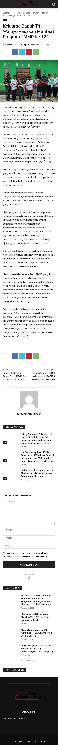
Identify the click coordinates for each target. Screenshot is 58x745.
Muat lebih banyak (28, 660)
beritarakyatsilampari (19, 44)
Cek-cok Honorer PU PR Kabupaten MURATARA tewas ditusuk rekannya (43, 376)
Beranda (6, 13)
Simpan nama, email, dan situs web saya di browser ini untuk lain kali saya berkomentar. (27, 555)
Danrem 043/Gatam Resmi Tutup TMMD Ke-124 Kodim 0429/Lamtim (15, 376)
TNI (14, 13)
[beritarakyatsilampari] (5, 44)
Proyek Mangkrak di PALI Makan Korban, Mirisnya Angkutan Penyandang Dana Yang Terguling (37, 648)
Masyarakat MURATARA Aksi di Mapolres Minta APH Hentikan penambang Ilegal (35, 617)
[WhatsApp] (36, 52)
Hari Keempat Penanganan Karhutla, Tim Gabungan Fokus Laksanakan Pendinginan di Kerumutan (38, 473)
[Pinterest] (29, 52)
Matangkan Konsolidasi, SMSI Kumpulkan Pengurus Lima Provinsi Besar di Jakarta (37, 633)
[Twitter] (22, 52)
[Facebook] (15, 52)
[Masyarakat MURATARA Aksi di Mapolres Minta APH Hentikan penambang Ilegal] (11, 618)
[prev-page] (5, 485)
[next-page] (9, 485)
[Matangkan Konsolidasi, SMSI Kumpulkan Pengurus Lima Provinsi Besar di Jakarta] (11, 634)
